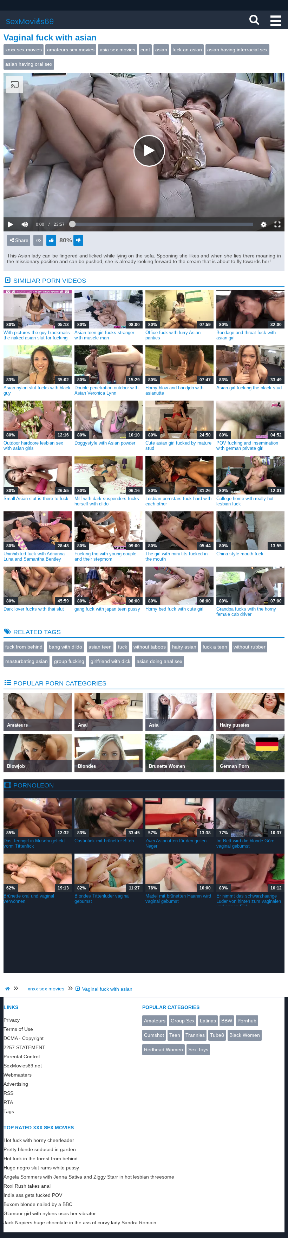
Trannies (195, 1035)
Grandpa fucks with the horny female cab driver (246, 611)
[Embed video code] (38, 240)
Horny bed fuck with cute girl (174, 609)
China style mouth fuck (239, 553)
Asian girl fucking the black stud (249, 387)
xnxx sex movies (23, 49)
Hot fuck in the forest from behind (41, 1158)
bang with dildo (65, 647)
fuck (122, 647)
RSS (8, 1093)
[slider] (36, 203)
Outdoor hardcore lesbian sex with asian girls (33, 445)
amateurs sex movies (70, 49)
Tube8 (217, 1035)
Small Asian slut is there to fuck (36, 498)
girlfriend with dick (110, 661)
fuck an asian (187, 49)
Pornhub (246, 1020)
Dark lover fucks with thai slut (34, 609)
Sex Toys (198, 1049)
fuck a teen (215, 647)
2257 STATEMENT (24, 1047)
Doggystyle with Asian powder (104, 443)
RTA (8, 1102)
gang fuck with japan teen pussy (107, 609)
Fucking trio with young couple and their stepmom (105, 556)
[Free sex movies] (30, 26)
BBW (226, 1020)
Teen (174, 1035)
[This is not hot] (78, 240)
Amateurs (154, 1020)
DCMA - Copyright (24, 1038)
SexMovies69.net (23, 1065)
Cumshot (154, 1035)
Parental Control (22, 1056)
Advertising (16, 1084)
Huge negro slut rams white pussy (41, 1167)
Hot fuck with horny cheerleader (39, 1140)
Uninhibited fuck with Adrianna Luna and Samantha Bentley (34, 556)
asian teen (100, 647)
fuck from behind (23, 647)
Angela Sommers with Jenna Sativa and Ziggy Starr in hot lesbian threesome (89, 1177)
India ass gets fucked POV (33, 1195)
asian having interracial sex (237, 49)
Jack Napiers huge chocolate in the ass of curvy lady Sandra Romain (80, 1222)
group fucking (69, 661)
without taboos (149, 647)
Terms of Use (18, 1029)
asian (161, 49)
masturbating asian (26, 661)
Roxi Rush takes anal (27, 1186)
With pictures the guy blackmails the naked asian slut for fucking (37, 335)
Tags (9, 1111)
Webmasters (18, 1075)
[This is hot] (51, 240)
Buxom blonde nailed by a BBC (38, 1204)
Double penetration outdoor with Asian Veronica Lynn (106, 390)
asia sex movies (117, 49)
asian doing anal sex (159, 661)
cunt (145, 49)
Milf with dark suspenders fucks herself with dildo (106, 501)
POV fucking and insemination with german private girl (247, 445)
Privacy (12, 1020)
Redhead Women (163, 1049)
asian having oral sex (28, 64)
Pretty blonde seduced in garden (40, 1149)
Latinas (208, 1020)
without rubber (250, 647)
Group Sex (183, 1020)
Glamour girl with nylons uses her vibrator (50, 1213)
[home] (8, 988)
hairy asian (184, 647)
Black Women (244, 1035)
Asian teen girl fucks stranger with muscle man (104, 335)
